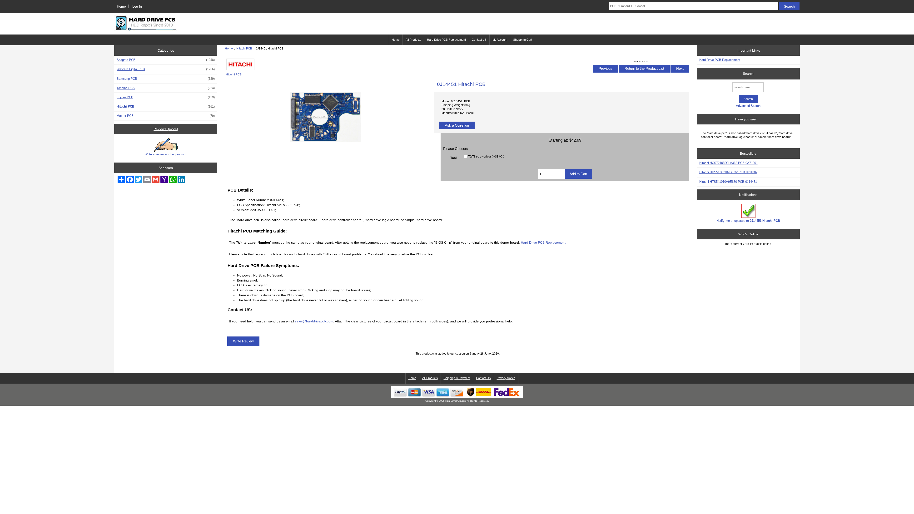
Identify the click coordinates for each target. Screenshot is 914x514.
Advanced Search (748, 106)
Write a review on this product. (166, 154)
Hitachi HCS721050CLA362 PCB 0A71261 (728, 163)
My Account (499, 39)
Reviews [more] (166, 129)
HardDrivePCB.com (455, 401)
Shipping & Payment (457, 378)
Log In (137, 6)
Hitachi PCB (244, 48)
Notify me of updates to (748, 220)
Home (121, 6)
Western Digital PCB (166, 69)
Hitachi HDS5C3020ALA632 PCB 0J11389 (728, 172)
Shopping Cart (522, 39)
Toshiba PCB (166, 88)
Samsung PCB (166, 78)
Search (748, 73)
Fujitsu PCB (166, 97)
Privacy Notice (506, 378)
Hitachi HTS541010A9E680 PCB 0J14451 (728, 181)
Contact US (479, 39)
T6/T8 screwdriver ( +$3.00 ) (486, 156)
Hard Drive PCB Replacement (446, 39)
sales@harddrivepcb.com (314, 321)
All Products (413, 39)
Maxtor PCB (166, 116)
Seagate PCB (166, 60)
